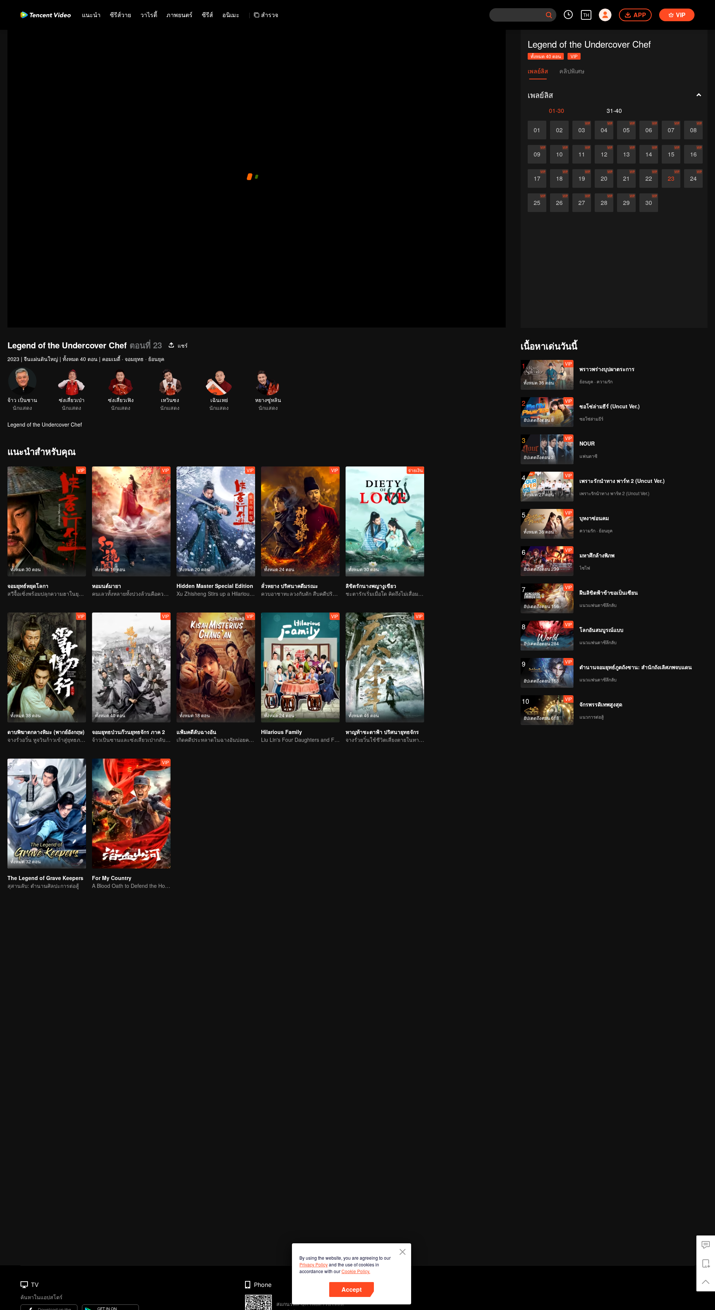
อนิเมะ (230, 14)
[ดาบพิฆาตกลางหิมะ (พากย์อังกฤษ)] (46, 667)
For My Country (111, 878)
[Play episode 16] (693, 154)
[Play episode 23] (671, 178)
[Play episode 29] (626, 202)
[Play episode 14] (648, 154)
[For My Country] (131, 813)
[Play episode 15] (671, 154)
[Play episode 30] (648, 202)
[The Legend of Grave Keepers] (46, 813)
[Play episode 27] (581, 202)
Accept (351, 1289)
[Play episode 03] (581, 130)
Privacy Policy (313, 1264)
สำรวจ (269, 14)
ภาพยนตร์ (179, 14)
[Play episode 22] (648, 178)
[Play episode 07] (671, 130)
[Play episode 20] (604, 178)
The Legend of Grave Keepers (45, 878)
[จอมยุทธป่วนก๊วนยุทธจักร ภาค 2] (131, 667)
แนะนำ (91, 14)
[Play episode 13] (626, 154)
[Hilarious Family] (300, 667)
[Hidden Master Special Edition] (216, 521)
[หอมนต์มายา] (131, 521)
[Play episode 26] (559, 202)
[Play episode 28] (604, 202)
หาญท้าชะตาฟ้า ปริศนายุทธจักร (383, 731)
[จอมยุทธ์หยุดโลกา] (46, 521)
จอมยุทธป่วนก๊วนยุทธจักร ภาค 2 (128, 731)
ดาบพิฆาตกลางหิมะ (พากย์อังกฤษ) (46, 731)
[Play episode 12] (604, 154)
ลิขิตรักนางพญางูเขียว (371, 585)
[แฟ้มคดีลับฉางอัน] (216, 667)
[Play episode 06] (648, 130)
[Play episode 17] (537, 178)
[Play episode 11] (581, 154)
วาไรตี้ (148, 14)
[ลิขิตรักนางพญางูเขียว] (385, 521)
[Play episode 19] (581, 178)
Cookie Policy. (355, 1271)
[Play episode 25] (537, 202)
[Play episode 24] (693, 178)
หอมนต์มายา (106, 585)
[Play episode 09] (537, 154)
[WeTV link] (45, 15)
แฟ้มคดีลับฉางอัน (196, 731)
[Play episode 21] (626, 178)
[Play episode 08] (693, 130)
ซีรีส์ (207, 14)
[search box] (548, 14)
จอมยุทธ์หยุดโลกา (27, 585)
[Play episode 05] (626, 130)
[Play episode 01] (537, 130)
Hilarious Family (281, 731)
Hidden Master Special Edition (215, 585)
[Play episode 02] (559, 130)
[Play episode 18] (559, 178)
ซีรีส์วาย (120, 14)
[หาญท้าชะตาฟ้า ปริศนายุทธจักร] (385, 667)
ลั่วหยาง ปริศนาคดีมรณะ (289, 585)
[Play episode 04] (604, 130)
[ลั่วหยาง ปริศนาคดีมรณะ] (300, 521)
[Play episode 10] (559, 154)
